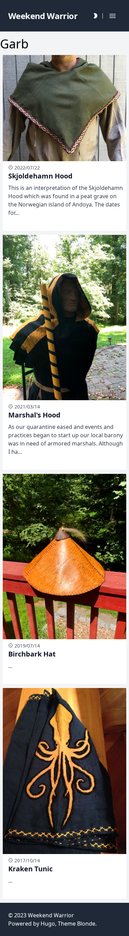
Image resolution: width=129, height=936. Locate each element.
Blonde (86, 923)
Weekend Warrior (51, 915)
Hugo (48, 923)
